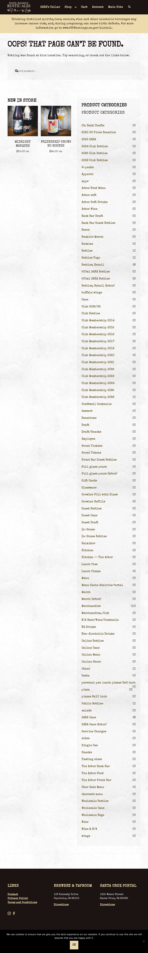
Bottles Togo (91, 258)
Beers (86, 230)
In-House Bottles (94, 536)
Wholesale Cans (93, 808)
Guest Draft (90, 522)
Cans (85, 299)
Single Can (90, 745)
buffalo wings (92, 292)
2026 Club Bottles (95, 160)
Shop (68, 7)
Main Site (115, 7)
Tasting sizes (92, 759)
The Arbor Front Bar (96, 780)
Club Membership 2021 (98, 362)
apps (85, 181)
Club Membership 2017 (98, 341)
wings (86, 836)
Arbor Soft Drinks (95, 202)
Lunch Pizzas (91, 571)
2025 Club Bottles (94, 153)
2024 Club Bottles (95, 146)
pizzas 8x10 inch (94, 696)
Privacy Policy (18, 898)
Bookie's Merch (92, 237)
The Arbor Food (93, 773)
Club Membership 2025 (98, 390)
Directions (61, 904)
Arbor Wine (89, 209)
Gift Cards (89, 480)
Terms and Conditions (22, 902)
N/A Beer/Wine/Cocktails (100, 620)
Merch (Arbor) (91, 599)
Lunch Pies (89, 564)
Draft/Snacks (91, 432)
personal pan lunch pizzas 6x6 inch (109, 682)
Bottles (87, 251)
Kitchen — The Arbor (97, 557)
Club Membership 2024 (98, 383)
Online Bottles (93, 641)
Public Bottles (92, 703)
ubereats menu (92, 794)
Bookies (87, 244)
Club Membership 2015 (98, 327)
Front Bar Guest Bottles (99, 460)
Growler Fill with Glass (100, 494)
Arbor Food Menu (94, 188)
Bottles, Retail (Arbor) (98, 286)
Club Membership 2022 (98, 369)
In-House (88, 529)
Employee (88, 439)
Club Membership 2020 (98, 355)
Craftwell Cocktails (97, 404)
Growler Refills (93, 501)
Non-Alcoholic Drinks (98, 634)
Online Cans (90, 648)
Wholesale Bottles (95, 801)
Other (86, 669)
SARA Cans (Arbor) (94, 724)
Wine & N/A (89, 829)
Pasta (86, 675)
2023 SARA (89, 139)
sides (86, 738)
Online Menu (91, 655)
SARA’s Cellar (50, 7)
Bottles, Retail (93, 265)
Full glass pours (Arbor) (99, 473)
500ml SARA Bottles (96, 271)
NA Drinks (89, 627)
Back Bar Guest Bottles (98, 223)
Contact (13, 894)
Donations (89, 418)
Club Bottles (91, 313)
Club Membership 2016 (98, 334)
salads (87, 710)
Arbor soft (89, 195)
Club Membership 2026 (98, 397)
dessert (87, 411)
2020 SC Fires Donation (99, 132)
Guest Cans (89, 515)
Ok (74, 945)
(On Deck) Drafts (93, 125)
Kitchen (87, 550)
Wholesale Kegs (93, 815)
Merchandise (91, 606)
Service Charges (94, 731)
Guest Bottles (91, 508)
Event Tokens (91, 453)
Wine (85, 822)
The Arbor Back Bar (96, 766)
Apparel (87, 174)
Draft (85, 425)
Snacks (87, 752)
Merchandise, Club (95, 613)
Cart (84, 7)
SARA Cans (89, 717)
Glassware (89, 488)
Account (98, 7)
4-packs (88, 167)
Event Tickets (92, 446)
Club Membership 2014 (98, 320)
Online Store (91, 662)
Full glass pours (94, 467)
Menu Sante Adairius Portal (102, 585)
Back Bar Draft (92, 216)
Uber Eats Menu (93, 787)
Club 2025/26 (91, 306)
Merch (86, 592)
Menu (85, 578)
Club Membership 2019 (98, 348)
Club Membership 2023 (98, 376)
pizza (86, 689)
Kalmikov (88, 543)
